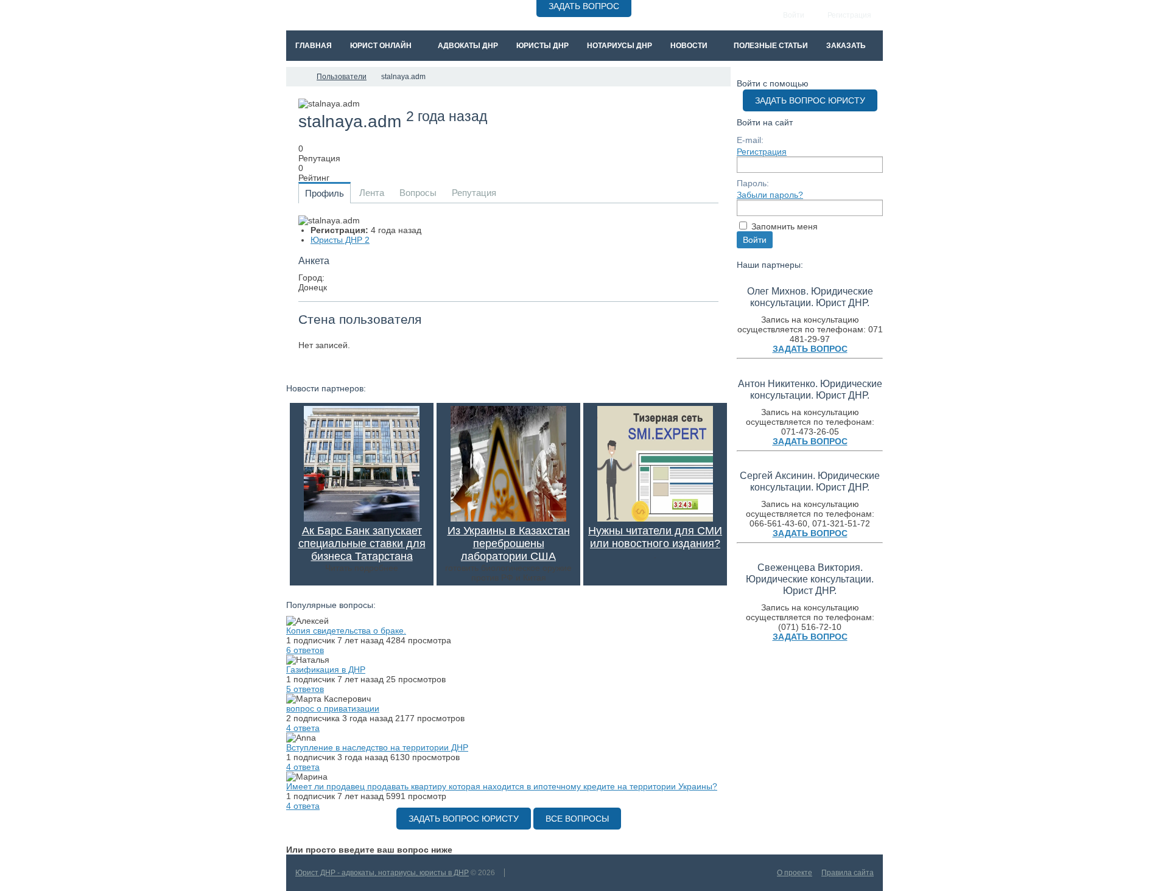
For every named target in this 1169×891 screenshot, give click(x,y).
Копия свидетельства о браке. (346, 630)
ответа (303, 728)
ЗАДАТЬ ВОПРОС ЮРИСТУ (464, 818)
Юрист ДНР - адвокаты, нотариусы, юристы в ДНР (382, 872)
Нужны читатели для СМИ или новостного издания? (655, 537)
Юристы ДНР (340, 240)
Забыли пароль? (770, 195)
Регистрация (762, 151)
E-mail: (750, 140)
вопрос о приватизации (332, 708)
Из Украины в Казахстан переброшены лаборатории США (509, 543)
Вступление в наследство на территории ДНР (377, 747)
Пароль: (753, 183)
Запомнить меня (784, 226)
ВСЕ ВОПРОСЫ (577, 818)
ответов (305, 650)
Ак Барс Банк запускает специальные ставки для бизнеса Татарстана (362, 543)
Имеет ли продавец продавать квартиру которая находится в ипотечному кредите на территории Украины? (501, 786)
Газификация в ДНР (325, 669)
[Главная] (297, 76)
